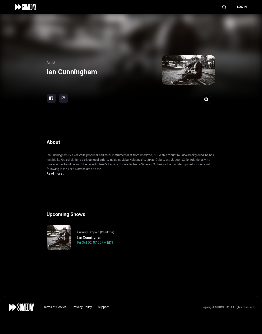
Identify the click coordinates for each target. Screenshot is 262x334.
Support (103, 307)
